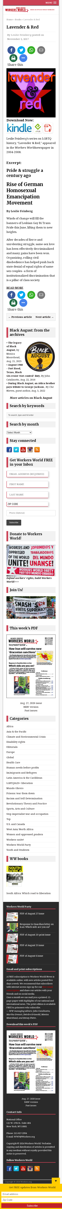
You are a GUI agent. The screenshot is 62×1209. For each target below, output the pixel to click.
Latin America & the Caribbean (24, 777)
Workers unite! (15, 839)
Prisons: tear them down (20, 793)
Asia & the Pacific (16, 731)
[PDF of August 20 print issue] (12, 940)
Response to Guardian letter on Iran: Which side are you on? (37, 925)
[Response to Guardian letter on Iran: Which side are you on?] (12, 929)
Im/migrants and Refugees (21, 772)
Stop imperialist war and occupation (27, 813)
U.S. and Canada (15, 824)
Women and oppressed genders (24, 834)
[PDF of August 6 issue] (12, 961)
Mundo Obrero (14, 788)
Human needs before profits (22, 767)
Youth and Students (17, 849)
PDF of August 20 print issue (35, 934)
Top (8, 819)
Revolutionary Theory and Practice (26, 803)
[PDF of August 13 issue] (12, 951)
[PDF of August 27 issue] (12, 919)
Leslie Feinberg (21, 34)
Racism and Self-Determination (24, 798)
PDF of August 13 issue (32, 945)
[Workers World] (31, 10)
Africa (9, 726)
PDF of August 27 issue (32, 913)
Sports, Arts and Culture (20, 808)
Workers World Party (18, 844)
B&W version (31, 706)
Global (10, 757)
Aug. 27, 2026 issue (31, 703)
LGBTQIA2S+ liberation (19, 783)
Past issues (31, 710)
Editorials (12, 746)
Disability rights (15, 741)
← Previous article (20, 316)
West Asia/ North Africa (19, 829)
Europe (10, 752)
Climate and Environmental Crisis (26, 736)
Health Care (13, 762)
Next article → (45, 316)
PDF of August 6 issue (31, 955)
